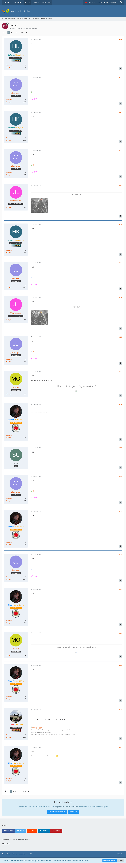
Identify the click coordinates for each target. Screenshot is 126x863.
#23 (120, 112)
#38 (120, 665)
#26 (120, 225)
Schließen (120, 860)
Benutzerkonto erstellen (57, 812)
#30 (120, 372)
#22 (120, 77)
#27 (120, 263)
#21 (120, 39)
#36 (120, 589)
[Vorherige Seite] (3, 32)
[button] (89, 2)
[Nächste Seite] (26, 32)
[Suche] (121, 2)
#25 (120, 185)
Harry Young (16, 28)
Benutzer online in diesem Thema (16, 839)
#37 (120, 633)
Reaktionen (9, 65)
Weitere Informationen (109, 860)
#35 (120, 555)
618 (22, 33)
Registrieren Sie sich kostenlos (66, 807)
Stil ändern (120, 854)
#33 (120, 476)
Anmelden (73, 812)
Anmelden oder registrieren (107, 2)
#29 (120, 337)
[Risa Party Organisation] (63, 11)
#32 (120, 448)
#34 (120, 511)
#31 (120, 404)
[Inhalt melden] (120, 68)
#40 (120, 747)
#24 (120, 150)
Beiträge (8, 67)
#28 (120, 297)
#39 (120, 709)
